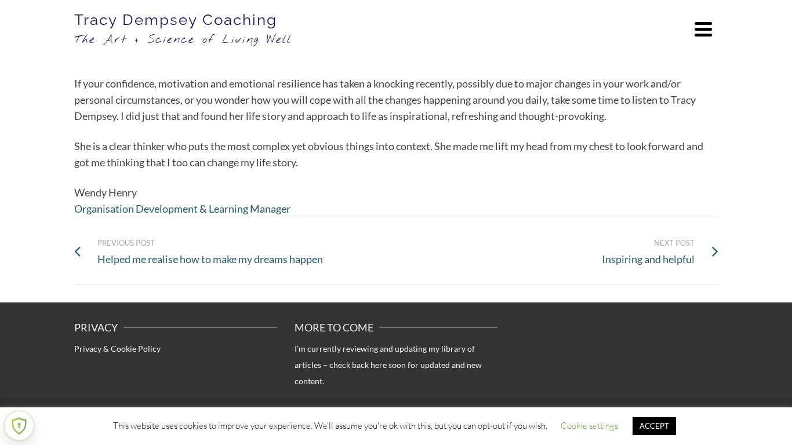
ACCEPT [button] (654, 426)
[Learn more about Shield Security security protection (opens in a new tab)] (19, 426)
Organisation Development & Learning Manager (182, 208)
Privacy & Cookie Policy (117, 348)
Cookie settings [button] (589, 425)
